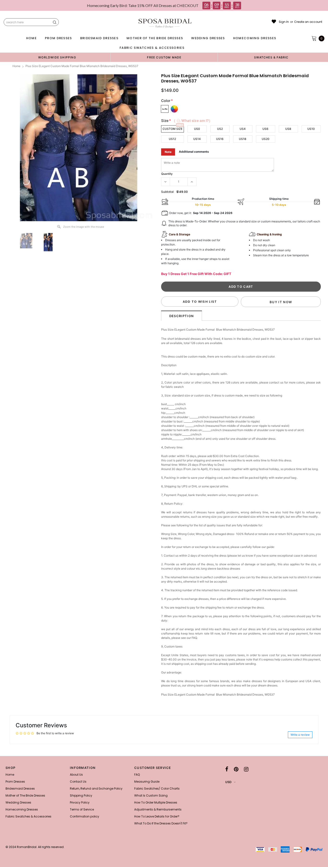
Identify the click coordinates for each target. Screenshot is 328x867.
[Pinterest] (236, 769)
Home (16, 66)
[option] (57, 57)
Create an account (308, 22)
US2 (220, 129)
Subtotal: (167, 192)
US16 (220, 139)
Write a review (300, 734)
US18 (242, 139)
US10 (311, 129)
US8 (288, 129)
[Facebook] (226, 769)
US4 (243, 129)
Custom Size (172, 129)
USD (228, 782)
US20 (265, 139)
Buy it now (281, 302)
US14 (197, 139)
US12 (172, 139)
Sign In (284, 22)
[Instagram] (246, 769)
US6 (265, 129)
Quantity (167, 174)
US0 (197, 129)
